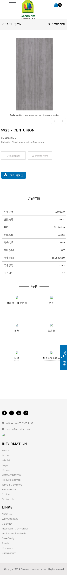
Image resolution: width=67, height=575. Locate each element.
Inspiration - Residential (14, 533)
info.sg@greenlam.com (18, 428)
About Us (7, 513)
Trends (5, 543)
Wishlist (6, 460)
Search (5, 450)
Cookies (6, 494)
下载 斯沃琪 (16, 175)
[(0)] (56, 5)
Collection (7, 523)
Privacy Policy (9, 489)
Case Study (8, 538)
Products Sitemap (11, 479)
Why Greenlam (10, 518)
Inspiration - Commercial (15, 528)
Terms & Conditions (12, 484)
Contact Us (8, 499)
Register (6, 469)
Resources (7, 548)
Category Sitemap (11, 474)
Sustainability (9, 552)
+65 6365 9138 (25, 423)
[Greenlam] (28, 9)
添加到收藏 (14, 155)
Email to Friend (41, 155)
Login (5, 465)
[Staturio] (54, 121)
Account (6, 455)
